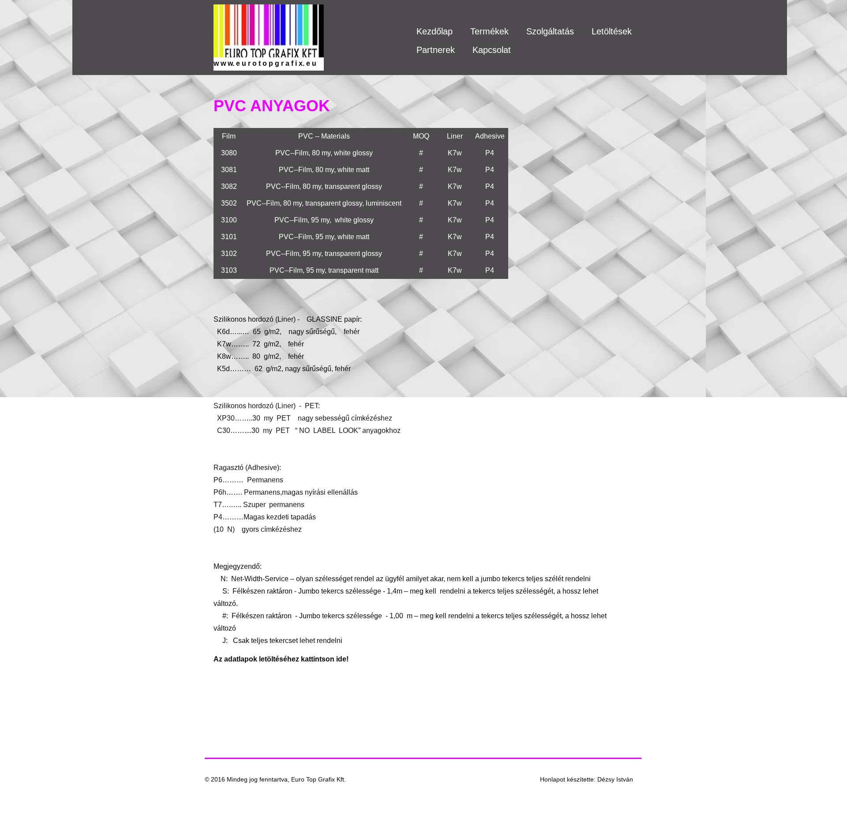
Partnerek (435, 50)
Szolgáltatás (550, 31)
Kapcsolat (491, 50)
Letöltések (612, 31)
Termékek (489, 31)
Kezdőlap (434, 31)
